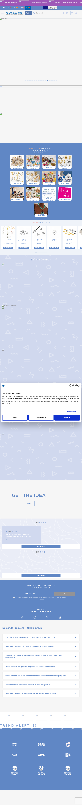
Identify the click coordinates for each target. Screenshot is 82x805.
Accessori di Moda (48, 183)
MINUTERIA (17, 183)
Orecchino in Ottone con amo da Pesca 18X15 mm (8, 241)
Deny (15, 417)
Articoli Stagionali (33, 199)
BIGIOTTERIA (33, 183)
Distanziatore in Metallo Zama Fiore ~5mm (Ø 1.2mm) (70, 241)
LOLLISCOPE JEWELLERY (41, 215)
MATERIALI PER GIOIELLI (33, 167)
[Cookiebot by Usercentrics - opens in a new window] (71, 385)
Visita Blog (41, 546)
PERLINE (49, 167)
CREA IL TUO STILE (65, 199)
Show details (71, 411)
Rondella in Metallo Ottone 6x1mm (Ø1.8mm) (23, 241)
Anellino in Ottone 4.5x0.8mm (54, 241)
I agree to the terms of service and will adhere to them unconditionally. (42, 598)
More (29, 503)
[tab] (25, 80)
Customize (40, 417)
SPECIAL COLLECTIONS (48, 199)
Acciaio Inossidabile (17, 167)
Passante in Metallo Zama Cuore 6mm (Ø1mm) (39, 241)
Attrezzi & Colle (17, 199)
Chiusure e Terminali (65, 167)
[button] (34, 13)
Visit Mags (41, 575)
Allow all (67, 417)
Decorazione (64, 183)
